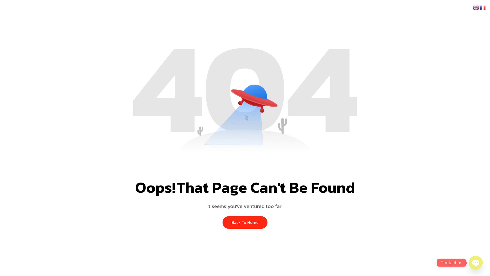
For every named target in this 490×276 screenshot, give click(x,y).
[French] (483, 7)
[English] (476, 7)
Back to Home (245, 222)
